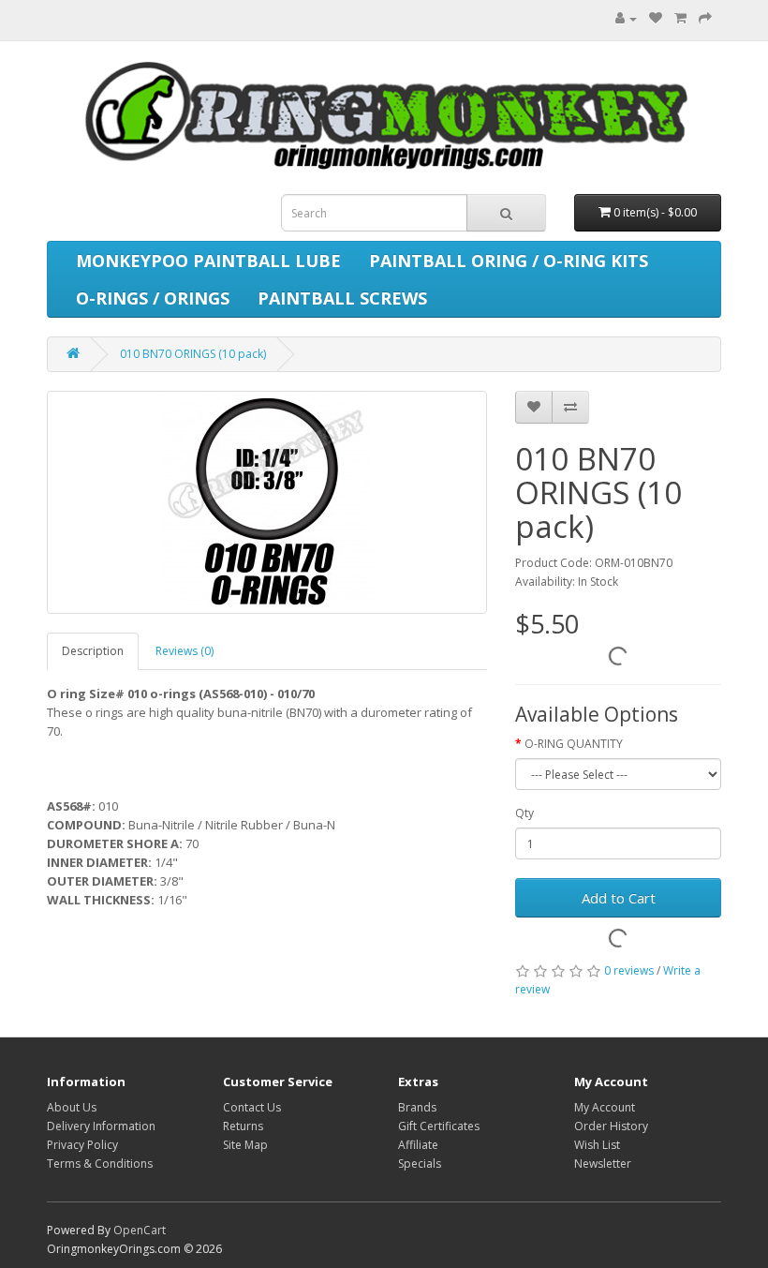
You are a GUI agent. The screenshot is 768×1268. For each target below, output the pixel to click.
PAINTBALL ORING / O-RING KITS (508, 260)
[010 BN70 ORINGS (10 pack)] (267, 502)
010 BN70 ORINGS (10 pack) (193, 354)
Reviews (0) (184, 651)
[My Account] (621, 18)
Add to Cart (619, 897)
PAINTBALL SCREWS (342, 298)
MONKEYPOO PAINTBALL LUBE (208, 260)
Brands (417, 1107)
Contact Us (252, 1107)
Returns (243, 1126)
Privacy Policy (82, 1145)
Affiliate (418, 1145)
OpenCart (139, 1230)
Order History (611, 1126)
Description (93, 651)
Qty (524, 813)
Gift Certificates (439, 1126)
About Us (71, 1107)
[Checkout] (705, 18)
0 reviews (629, 970)
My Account (604, 1107)
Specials (419, 1163)
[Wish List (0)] (655, 18)
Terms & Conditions (100, 1163)
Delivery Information (101, 1126)
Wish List (597, 1145)
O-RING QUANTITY (573, 744)
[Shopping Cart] (680, 18)
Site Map (245, 1145)
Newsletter (602, 1163)
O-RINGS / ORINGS (152, 298)
